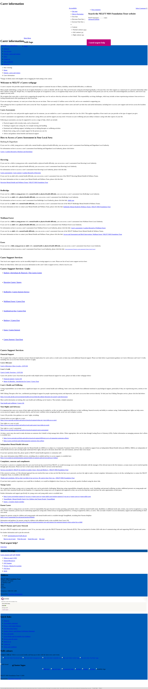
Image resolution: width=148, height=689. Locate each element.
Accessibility (73, 8)
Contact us (7, 644)
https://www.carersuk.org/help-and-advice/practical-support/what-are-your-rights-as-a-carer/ (28, 420)
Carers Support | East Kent (13, 339)
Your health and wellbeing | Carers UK (12, 403)
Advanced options (93, 19)
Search (90, 17)
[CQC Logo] (5, 599)
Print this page (21, 539)
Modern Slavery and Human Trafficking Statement (19, 631)
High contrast (77, 35)
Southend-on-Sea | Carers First (15, 311)
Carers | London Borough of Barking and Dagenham (16, 151)
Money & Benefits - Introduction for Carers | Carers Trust (21, 381)
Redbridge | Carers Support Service (16, 292)
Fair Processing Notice (10, 628)
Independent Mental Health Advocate (14, 444)
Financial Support (7, 354)
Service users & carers (10, 639)
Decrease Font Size (78, 19)
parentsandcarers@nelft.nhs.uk (17, 536)
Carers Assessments (7, 110)
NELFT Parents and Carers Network (14, 526)
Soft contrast (77, 32)
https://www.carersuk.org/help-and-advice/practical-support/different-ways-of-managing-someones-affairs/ (36, 438)
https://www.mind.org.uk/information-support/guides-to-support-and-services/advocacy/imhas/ (29, 458)
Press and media (9, 634)
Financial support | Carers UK (13, 379)
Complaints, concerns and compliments (15, 461)
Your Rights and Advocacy (10, 407)
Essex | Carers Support (12, 330)
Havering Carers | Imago (12, 282)
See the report (5, 609)
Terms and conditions (10, 647)
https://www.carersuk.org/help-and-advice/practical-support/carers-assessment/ (24, 430)
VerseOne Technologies (15, 594)
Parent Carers (5, 505)
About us (6, 621)
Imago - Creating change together (14, 502)
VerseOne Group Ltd (14, 679)
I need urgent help (97, 43)
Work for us (7, 641)
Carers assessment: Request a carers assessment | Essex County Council (80, 249)
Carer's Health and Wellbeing (11, 385)
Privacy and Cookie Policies (12, 626)
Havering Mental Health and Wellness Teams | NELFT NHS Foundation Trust (24, 182)
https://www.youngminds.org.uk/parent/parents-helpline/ (17, 517)
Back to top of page (10, 539)
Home (5, 70)
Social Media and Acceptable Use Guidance (17, 636)
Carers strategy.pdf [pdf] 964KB (10, 555)
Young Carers (5, 485)
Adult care (71, 200)
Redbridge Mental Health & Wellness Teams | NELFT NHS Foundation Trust (87, 207)
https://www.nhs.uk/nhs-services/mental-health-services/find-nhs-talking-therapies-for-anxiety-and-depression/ (34, 397)
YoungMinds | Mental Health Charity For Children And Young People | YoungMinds (29, 499)
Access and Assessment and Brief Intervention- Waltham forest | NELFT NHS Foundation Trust (92, 234)
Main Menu (27, 38)
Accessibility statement (11, 623)
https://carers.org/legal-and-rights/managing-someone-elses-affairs (24, 441)
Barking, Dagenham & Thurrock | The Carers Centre (23, 273)
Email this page (32, 539)
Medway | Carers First (12, 320)
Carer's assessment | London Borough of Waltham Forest (88, 228)
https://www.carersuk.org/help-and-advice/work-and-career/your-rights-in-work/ (24, 425)
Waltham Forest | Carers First (14, 301)
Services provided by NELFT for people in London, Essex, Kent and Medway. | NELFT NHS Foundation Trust (34, 470)
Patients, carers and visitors (12, 73)
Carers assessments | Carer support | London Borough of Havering (20, 173)
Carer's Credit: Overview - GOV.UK (11, 372)
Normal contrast (78, 30)
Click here (3, 547)
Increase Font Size (77, 22)
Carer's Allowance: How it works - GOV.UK (14, 366)
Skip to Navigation (77, 14)
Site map (74, 11)
